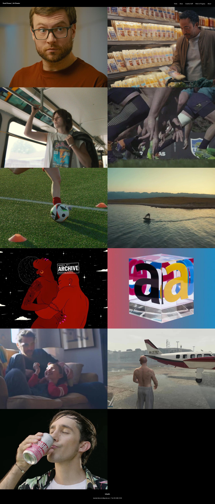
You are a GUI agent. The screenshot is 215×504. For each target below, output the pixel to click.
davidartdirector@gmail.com (101, 498)
